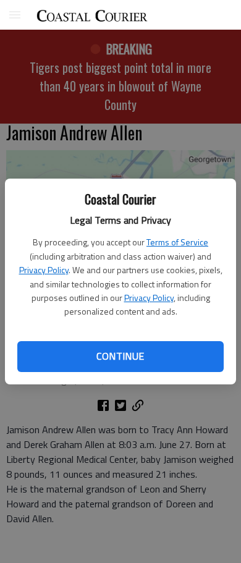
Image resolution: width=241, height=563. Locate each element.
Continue (120, 356)
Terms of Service (177, 241)
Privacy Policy (44, 269)
